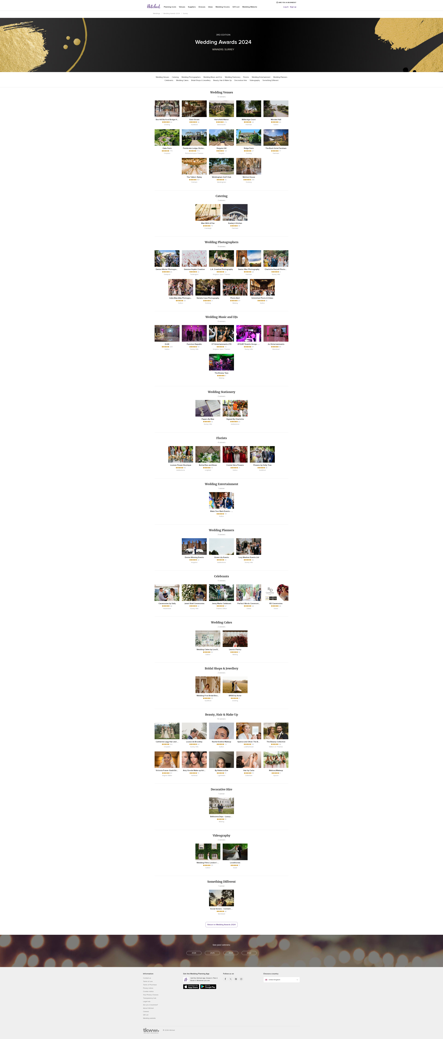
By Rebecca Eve (221, 770)
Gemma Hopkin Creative (194, 269)
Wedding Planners (280, 77)
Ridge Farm (249, 148)
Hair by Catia (248, 770)
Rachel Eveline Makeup (221, 742)
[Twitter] (230, 979)
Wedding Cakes (182, 80)
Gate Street (194, 119)
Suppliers (192, 7)
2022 (249, 953)
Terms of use (148, 981)
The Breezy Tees (221, 373)
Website (249, 7)
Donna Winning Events (194, 557)
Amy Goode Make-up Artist (194, 770)
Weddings (156, 13)
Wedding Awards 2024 (171, 13)
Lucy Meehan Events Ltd (249, 557)
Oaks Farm (167, 148)
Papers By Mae (208, 419)
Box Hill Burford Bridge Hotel (167, 119)
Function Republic (194, 344)
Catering (175, 77)
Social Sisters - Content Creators (221, 909)
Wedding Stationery (233, 77)
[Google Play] (208, 989)
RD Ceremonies (276, 603)
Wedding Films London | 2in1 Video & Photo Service (208, 863)
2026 (194, 953)
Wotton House (249, 177)
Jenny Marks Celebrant (221, 603)
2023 (231, 953)
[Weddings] (153, 6)
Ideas (210, 7)
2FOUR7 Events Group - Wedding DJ (248, 344)
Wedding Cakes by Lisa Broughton (208, 649)
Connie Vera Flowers (235, 465)
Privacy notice (148, 988)
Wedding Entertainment (261, 77)
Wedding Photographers (191, 77)
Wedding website (149, 1018)
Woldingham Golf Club (221, 177)
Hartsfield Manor (221, 119)
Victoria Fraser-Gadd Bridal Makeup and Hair (167, 770)
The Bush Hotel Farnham (275, 148)
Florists (246, 77)
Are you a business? (150, 1005)
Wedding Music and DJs (213, 77)
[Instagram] (241, 979)
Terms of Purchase (150, 985)
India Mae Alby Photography (180, 298)
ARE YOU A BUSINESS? (287, 2)
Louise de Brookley (194, 742)
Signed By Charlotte (235, 419)
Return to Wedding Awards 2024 (221, 924)
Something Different (270, 80)
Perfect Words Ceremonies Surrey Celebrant (248, 603)
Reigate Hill (221, 148)
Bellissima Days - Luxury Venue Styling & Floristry (221, 816)
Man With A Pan (208, 223)
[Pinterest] (236, 979)
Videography (255, 80)
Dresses (202, 7)
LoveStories (235, 863)
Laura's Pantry (235, 649)
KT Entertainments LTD (221, 344)
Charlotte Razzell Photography (276, 269)
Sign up (293, 7)
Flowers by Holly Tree (262, 465)
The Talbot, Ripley (194, 177)
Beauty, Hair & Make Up (222, 80)
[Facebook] (225, 979)
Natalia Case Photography (208, 298)
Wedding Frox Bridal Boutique (208, 695)
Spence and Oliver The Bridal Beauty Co (248, 742)
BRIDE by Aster (235, 695)
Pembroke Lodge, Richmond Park (194, 148)
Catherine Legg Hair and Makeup (167, 742)
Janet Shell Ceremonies (194, 603)
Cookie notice (148, 991)
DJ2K (167, 344)
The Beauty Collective (276, 742)
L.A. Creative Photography (221, 269)
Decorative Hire (240, 80)
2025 (212, 953)
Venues (182, 7)
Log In (286, 7)
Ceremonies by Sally (167, 603)
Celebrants (169, 80)
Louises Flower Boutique (180, 465)
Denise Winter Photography (167, 269)
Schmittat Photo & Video (262, 298)
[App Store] (191, 989)
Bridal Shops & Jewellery (201, 80)
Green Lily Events (221, 557)
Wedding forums (223, 7)
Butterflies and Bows (208, 465)
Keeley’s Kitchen (235, 223)
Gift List (235, 7)
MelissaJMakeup (276, 770)
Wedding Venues (163, 77)
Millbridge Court (249, 119)
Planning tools (170, 7)
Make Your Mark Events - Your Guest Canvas (221, 511)
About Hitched (148, 1008)
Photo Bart (235, 298)
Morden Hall (276, 119)
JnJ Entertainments (276, 344)
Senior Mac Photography (248, 269)
